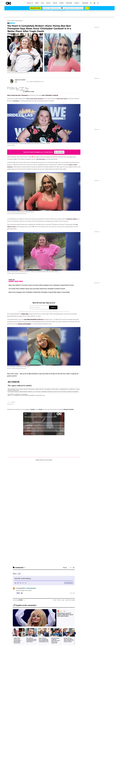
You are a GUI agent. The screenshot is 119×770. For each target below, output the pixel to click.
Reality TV (30, 3)
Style (42, 3)
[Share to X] (17, 88)
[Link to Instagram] (94, 3)
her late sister (41, 159)
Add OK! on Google (29, 91)
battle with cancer (62, 98)
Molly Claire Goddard (20, 79)
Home (8, 20)
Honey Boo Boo (19, 20)
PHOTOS (55, 3)
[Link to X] (98, 3)
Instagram (16, 100)
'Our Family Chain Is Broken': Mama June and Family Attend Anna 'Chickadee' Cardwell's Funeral (37, 288)
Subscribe (85, 3)
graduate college (72, 219)
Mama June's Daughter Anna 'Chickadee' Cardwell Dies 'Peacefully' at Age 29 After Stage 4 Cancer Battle (39, 292)
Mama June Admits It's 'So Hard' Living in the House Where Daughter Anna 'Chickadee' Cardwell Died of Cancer (41, 285)
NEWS (36, 3)
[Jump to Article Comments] (8, 88)
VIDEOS (61, 3)
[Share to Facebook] (12, 88)
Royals (48, 3)
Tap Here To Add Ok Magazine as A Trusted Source (38, 152)
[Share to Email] (27, 88)
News (12, 20)
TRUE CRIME (69, 3)
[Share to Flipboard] (22, 88)
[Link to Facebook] (91, 3)
